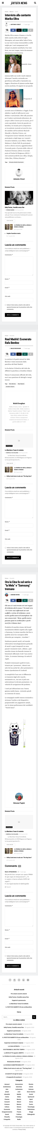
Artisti (16, 11)
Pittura (19, 1109)
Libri (19, 1092)
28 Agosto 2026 (20, 210)
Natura (19, 1107)
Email (7, 288)
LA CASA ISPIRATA (14, 1046)
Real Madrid (21, 384)
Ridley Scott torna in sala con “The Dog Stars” (19, 476)
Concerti (7, 1102)
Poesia (19, 1112)
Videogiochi (31, 1114)
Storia (31, 1102)
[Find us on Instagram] (19, 980)
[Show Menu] (3, 3)
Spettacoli (31, 1097)
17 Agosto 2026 (11, 236)
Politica (19, 1114)
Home (6, 11)
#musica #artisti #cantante (16, 162)
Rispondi (8, 887)
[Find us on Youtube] (28, 980)
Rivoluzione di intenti (13, 1061)
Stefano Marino (10, 210)
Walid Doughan (16, 348)
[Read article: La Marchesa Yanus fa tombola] (19, 441)
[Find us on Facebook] (10, 980)
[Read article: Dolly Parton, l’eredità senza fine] (19, 198)
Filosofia (7, 1117)
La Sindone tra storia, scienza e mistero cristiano (18, 1056)
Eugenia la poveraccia (19, 1000)
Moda (19, 1097)
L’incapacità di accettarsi (14, 1077)
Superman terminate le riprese (13, 1043)
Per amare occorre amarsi (19, 993)
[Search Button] (35, 3)
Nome (7, 279)
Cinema (7, 1099)
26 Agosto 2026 (18, 229)
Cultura (7, 1107)
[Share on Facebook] (13, 30)
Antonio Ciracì (16, 24)
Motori (19, 1102)
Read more (11, 220)
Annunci (7, 1084)
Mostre (19, 1099)
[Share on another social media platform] (30, 30)
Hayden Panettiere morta (13, 233)
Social (31, 1094)
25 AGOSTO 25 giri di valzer (13, 1074)
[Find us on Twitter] (14, 980)
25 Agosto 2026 (11, 478)
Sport (31, 1099)
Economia (7, 1109)
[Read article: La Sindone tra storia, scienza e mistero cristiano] (9, 227)
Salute (31, 1087)
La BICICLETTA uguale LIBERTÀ (14, 1053)
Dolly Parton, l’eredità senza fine (14, 207)
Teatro (31, 1104)
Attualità (12, 335)
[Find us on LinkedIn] (23, 980)
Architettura (7, 1087)
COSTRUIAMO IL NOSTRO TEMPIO (14, 1049)
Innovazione (19, 1084)
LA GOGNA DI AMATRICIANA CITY (13, 1065)
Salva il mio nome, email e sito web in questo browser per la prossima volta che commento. (19, 307)
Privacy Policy (22, 1129)
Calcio (7, 1097)
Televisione (31, 1109)
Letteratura (19, 1089)
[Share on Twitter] (19, 30)
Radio (19, 1119)
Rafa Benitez (12, 384)
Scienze (31, 1089)
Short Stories (31, 1092)
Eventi (7, 1114)
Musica (11, 11)
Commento (9, 255)
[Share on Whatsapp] (25, 30)
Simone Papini (15, 594)
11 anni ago (26, 24)
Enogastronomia (7, 1112)
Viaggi (31, 1112)
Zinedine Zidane (10, 386)
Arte (7, 1089)
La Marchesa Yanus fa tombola (14, 450)
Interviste (19, 1087)
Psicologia (19, 1117)
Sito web (7, 296)
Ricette (31, 1084)
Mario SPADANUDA (11, 872)
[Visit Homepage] (19, 3)
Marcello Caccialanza (12, 452)
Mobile (19, 1094)
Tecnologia (31, 1107)
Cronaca (7, 1104)
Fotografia (7, 1119)
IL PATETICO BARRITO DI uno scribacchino (19, 1007)
